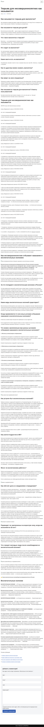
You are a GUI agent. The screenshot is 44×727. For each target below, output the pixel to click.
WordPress (26, 725)
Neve (17, 725)
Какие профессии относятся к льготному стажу (12, 657)
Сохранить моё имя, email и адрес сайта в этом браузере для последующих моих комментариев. (20, 707)
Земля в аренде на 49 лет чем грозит (10, 655)
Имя (4, 675)
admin (4, 13)
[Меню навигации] (41, 2)
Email (4, 680)
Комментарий (6, 690)
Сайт (4, 685)
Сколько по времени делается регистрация (11, 661)
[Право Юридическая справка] (4, 2)
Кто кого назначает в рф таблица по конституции (12, 659)
